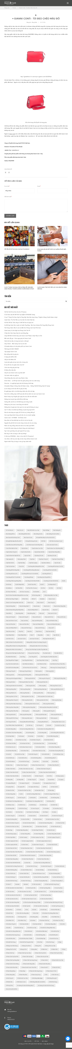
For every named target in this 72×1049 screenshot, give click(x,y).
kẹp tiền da (56, 635)
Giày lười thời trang (26, 627)
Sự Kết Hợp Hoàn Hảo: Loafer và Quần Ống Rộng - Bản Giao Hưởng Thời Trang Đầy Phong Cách (29, 325)
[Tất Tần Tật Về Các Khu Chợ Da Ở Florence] (19, 236)
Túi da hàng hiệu (42, 732)
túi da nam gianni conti (25, 747)
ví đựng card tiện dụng (11, 945)
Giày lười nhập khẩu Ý (11, 627)
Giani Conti (12, 134)
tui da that (35, 761)
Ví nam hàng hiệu (10, 974)
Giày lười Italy (24, 620)
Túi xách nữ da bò (59, 866)
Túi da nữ (8, 754)
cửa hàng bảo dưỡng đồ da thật (36, 566)
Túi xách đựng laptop (11, 833)
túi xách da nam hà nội (29, 823)
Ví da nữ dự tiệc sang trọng (13, 935)
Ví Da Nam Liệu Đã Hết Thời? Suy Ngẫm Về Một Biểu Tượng (19, 314)
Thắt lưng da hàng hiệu (59, 678)
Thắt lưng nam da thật (42, 700)
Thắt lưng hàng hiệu (25, 689)
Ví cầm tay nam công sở (56, 891)
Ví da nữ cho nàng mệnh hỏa (47, 927)
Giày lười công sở (23, 617)
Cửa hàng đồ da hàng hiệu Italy (31, 570)
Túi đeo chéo (9, 765)
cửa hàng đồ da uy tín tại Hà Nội (30, 573)
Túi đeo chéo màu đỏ (53, 765)
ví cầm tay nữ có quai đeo (41, 906)
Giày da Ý (55, 609)
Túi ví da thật (19, 812)
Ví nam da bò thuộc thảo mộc (29, 967)
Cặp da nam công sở (11, 552)
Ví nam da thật (56, 967)
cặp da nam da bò (25, 552)
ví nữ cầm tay (55, 974)
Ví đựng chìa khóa (26, 945)
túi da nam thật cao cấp (39, 750)
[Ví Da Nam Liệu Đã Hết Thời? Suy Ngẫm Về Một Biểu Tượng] (52, 236)
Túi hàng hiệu (20, 779)
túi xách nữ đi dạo (52, 869)
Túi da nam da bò (48, 739)
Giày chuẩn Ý (40, 602)
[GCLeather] (10, 3)
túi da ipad (21, 736)
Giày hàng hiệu (19, 613)
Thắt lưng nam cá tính (11, 696)
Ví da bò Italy (43, 909)
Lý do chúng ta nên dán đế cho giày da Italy (15, 388)
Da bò (63, 580)
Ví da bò (34, 909)
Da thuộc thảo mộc (11, 591)
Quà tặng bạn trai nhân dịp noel (49, 656)
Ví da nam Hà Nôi (24, 924)
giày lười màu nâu (24, 624)
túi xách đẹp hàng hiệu (22, 830)
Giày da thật (45, 609)
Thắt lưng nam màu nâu (12, 711)
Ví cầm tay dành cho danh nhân (14, 888)
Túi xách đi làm (51, 830)
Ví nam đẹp (22, 971)
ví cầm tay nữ (26, 906)
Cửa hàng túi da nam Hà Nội (32, 580)
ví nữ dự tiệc (9, 981)
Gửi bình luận (10, 215)
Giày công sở (51, 602)
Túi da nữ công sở (32, 754)
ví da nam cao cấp (58, 920)
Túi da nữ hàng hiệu (36, 757)
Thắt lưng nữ (36, 711)
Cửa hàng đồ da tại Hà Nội (49, 570)
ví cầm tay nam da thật (31, 895)
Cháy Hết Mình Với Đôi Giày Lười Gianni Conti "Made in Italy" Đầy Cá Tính (23, 335)
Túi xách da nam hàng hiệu (45, 823)
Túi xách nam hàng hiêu (45, 855)
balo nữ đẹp (46, 530)
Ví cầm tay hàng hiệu (45, 888)
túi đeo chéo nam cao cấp (26, 768)
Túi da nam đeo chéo (39, 743)
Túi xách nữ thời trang (11, 880)
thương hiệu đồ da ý (43, 721)
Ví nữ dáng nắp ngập (37, 978)
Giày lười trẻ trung (39, 627)
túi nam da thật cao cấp (24, 790)
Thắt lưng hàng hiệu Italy (40, 689)
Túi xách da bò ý (44, 815)
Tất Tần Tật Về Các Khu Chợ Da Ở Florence (16, 249)
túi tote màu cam (57, 808)
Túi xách (54, 812)
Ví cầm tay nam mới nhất (12, 906)
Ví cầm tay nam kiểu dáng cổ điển (31, 902)
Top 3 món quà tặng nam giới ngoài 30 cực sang (16, 431)
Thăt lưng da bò (50, 671)
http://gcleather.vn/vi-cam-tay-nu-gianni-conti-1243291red (36, 76)
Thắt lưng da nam (10, 682)
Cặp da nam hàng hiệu (54, 552)
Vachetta (17, 884)
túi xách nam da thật (11, 848)
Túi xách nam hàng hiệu (12, 859)
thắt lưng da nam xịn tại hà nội (14, 685)
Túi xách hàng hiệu (38, 833)
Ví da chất (35, 913)
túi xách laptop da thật (11, 841)
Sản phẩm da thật (41, 664)
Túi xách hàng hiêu (25, 833)
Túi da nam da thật (24, 743)
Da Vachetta (36, 591)
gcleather (42, 599)
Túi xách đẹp (9, 830)
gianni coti (30, 602)
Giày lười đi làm (61, 617)
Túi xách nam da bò (52, 844)
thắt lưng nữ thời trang (12, 718)
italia (48, 635)
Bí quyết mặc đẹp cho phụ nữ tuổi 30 (45, 537)
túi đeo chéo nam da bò (12, 772)
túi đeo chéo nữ (27, 776)
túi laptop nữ (21, 786)
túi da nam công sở (35, 739)
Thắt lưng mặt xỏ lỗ (11, 692)
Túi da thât (45, 761)
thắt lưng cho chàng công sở (57, 667)
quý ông (55, 660)
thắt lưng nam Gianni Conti (32, 703)
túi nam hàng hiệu (10, 794)
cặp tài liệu (57, 562)
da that (43, 588)
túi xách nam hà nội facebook (27, 855)
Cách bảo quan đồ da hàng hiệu (14, 544)
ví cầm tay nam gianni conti (29, 898)
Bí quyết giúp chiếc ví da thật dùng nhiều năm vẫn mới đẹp (19, 391)
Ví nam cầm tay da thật (56, 953)
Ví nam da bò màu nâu (11, 967)
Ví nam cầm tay (10, 953)
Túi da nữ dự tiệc (23, 757)
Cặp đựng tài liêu (39, 555)
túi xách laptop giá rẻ (27, 841)
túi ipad (42, 779)
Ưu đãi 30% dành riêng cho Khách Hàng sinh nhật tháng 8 (19, 428)
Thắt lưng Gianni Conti (55, 685)
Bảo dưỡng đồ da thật (24, 534)
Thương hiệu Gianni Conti (58, 721)
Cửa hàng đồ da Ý (46, 573)
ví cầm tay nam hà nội (46, 898)
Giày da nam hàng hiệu (59, 606)
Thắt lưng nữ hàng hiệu (25, 714)
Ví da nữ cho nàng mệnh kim (13, 931)
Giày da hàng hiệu (10, 606)
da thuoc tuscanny (24, 591)
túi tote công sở (35, 808)
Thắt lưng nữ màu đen (41, 714)
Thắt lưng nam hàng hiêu (12, 707)
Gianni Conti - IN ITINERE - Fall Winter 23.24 (15, 417)
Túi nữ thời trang (23, 808)
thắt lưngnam (54, 718)
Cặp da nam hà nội (39, 552)
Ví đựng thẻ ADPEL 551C (10, 357)
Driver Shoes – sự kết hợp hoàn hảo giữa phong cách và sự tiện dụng (22, 380)
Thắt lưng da (38, 671)
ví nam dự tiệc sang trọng (35, 971)
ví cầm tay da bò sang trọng (52, 884)
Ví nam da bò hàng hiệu (29, 963)
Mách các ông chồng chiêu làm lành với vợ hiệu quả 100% (19, 425)
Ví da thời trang (50, 942)
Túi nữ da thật (43, 797)
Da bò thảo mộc (32, 584)
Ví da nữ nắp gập (41, 938)
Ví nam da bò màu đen (44, 963)
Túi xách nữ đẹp (40, 869)
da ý (44, 591)
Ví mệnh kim (44, 949)
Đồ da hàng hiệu (36, 595)
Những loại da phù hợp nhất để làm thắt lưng (16, 399)
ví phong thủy (9, 985)
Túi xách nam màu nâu (43, 859)
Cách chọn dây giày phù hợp (11, 367)
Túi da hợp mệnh (10, 736)
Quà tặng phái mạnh (27, 660)
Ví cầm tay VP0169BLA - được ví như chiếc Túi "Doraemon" (19, 436)
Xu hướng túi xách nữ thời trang (46, 985)
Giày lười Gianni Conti (11, 620)
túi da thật (54, 761)
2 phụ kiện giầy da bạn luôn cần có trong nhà (16, 362)
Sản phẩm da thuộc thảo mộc (57, 664)
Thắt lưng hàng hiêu (11, 689)
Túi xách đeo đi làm (55, 826)
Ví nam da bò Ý (44, 967)
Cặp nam (32, 559)
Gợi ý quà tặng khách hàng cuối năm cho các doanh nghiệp (19, 415)
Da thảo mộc (19, 588)
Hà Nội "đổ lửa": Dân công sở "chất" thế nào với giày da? (18, 322)
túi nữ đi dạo (32, 804)
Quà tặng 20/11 (33, 656)
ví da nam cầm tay (44, 920)
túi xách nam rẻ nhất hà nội (13, 862)
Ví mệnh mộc (54, 949)
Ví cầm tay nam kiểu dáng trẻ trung (53, 902)
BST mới (43, 541)
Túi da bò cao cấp (59, 725)
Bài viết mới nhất (11, 307)
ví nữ (46, 974)
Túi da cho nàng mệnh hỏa (26, 729)
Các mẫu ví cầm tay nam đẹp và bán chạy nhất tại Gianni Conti (20, 439)
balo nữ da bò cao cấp (33, 530)
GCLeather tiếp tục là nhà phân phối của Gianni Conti (18, 346)
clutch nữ (21, 566)
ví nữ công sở (9, 978)
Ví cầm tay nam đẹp (46, 895)
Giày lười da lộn (36, 617)
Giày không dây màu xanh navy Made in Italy (16, 378)
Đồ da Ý (34, 599)
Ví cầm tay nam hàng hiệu (12, 902)
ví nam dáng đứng (10, 971)
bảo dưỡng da (56, 530)
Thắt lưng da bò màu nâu (41, 674)
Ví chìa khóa (9, 909)
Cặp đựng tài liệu (52, 555)
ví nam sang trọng (35, 974)
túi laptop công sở (24, 783)
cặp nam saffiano (45, 562)
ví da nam (32, 920)
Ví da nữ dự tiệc (55, 931)
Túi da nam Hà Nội (40, 747)
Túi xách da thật (60, 823)
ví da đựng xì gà (22, 916)
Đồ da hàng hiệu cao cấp (51, 595)
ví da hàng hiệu (34, 916)
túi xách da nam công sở (12, 823)
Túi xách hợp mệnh (10, 837)
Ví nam (63, 949)
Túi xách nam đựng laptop (53, 851)
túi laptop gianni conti (49, 783)
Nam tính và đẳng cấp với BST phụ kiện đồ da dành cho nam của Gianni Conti (24, 394)
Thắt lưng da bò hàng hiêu (24, 674)
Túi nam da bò (54, 786)
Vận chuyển (28, 1041)
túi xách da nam (38, 819)
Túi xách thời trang (25, 880)
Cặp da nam (24, 548)
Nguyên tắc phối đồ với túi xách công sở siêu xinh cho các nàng (20, 423)
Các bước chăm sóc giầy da (11, 375)
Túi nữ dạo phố (50, 801)
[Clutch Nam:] (52, 269)
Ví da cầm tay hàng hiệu (23, 913)
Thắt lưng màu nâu (38, 692)
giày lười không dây (37, 620)
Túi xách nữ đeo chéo (26, 869)
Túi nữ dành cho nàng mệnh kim (14, 801)
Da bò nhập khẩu (19, 584)
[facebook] (5, 172)
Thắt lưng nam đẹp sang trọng (13, 703)
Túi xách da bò (32, 815)
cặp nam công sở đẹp (57, 559)
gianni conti (52, 599)
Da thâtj (59, 588)
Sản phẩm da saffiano (28, 664)
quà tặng (22, 656)
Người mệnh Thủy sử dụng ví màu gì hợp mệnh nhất (17, 441)
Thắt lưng (43, 667)
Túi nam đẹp (51, 790)
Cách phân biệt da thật (11, 548)
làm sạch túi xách (34, 638)
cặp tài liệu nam (10, 566)
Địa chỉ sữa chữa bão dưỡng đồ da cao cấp (17, 595)
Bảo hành (45, 1041)
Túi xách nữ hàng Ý (10, 877)
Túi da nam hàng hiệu (54, 747)
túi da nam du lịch (10, 747)
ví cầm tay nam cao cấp (24, 891)
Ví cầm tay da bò (36, 884)
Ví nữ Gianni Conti (21, 981)
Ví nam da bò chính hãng (12, 963)
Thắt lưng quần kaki (41, 718)
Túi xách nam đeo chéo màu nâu (34, 851)
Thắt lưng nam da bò (27, 700)
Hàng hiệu (40, 635)
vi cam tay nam (58, 888)
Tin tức (14, 8)
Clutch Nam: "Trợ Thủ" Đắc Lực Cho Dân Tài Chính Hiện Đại (19, 320)
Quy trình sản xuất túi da (12, 664)
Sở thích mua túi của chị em (30, 667)
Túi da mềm (40, 736)
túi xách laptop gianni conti (44, 841)
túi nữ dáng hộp (55, 797)
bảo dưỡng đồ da (10, 534)
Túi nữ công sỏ (10, 797)
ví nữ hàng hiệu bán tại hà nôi (37, 981)
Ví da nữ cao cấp (31, 927)
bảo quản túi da (28, 537)
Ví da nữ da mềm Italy (41, 931)
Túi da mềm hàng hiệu (52, 736)
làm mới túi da (9, 638)
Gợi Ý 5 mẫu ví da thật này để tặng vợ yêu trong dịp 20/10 (19, 409)
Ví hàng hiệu (34, 949)
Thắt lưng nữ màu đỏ (56, 714)
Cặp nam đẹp (21, 562)
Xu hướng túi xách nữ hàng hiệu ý (25, 985)
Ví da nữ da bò (28, 931)
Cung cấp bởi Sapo (49, 1044)
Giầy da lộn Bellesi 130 (10, 359)
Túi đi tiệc (49, 776)
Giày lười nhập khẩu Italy (53, 624)
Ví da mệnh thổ (10, 920)
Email (39, 186)
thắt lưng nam (51, 692)
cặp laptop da (9, 559)
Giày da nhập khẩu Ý (33, 609)
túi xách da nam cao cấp (52, 819)
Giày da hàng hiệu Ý (24, 606)
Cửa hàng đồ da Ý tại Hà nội (13, 577)
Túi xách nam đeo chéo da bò (44, 848)
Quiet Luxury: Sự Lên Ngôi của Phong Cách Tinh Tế (17, 330)
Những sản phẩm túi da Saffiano (14, 649)
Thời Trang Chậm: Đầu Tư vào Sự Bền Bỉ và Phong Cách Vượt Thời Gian (22, 327)
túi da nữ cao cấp (19, 754)
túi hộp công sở (32, 779)
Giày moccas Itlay (10, 631)
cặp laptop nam (22, 559)
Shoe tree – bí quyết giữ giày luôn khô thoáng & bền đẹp (18, 383)
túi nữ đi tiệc (54, 804)
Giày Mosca (39, 631)
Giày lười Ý (51, 627)
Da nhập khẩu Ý (52, 584)
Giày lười (41, 613)
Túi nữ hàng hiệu (10, 808)
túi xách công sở (10, 815)
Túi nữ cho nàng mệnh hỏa (33, 794)
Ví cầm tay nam (10, 891)
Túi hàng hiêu (9, 779)
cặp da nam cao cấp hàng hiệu (55, 548)
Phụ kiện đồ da (58, 653)
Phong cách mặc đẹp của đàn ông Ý (15, 653)
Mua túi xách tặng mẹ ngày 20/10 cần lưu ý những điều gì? (19, 412)
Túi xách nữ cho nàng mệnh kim (42, 862)
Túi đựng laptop (60, 776)
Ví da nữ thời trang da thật (26, 942)
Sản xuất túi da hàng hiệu (12, 667)
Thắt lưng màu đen (24, 692)
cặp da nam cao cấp (37, 548)
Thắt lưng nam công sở (12, 700)
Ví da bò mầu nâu (55, 909)
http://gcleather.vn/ (30, 136)
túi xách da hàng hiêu (11, 819)
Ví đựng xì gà (23, 949)
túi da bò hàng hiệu (11, 729)
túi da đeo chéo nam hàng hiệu (14, 732)
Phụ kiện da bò (46, 653)
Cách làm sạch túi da (52, 544)
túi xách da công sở (57, 815)
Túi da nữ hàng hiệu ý (50, 757)
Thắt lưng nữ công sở (49, 711)
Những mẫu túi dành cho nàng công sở (36, 642)
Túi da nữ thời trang (24, 761)
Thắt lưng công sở (10, 671)
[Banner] (36, 483)
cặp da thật (27, 555)
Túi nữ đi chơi (21, 804)
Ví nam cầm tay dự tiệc (42, 956)
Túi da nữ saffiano (10, 761)
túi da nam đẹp (52, 743)
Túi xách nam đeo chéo (26, 848)
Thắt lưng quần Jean (27, 718)
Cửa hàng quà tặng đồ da (43, 577)
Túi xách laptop (23, 837)
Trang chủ (6, 8)
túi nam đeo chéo (39, 790)
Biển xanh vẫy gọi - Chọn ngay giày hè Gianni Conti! (17, 338)
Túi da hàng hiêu (30, 732)
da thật (51, 588)
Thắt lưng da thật (30, 685)
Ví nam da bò (44, 960)
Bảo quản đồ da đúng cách (13, 537)
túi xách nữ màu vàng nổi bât (41, 877)
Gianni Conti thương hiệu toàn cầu (14, 602)
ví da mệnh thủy (22, 920)
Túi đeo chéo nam (10, 768)
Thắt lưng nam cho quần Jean (45, 696)
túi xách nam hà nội (11, 855)
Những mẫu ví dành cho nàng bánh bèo (16, 645)
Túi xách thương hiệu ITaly (41, 880)
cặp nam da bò (10, 562)
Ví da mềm (44, 916)
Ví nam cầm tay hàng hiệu (12, 960)
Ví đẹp (59, 942)
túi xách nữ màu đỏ (24, 877)
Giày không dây (31, 613)
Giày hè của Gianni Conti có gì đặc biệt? (14, 372)
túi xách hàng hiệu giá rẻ (54, 833)
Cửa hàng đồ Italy (28, 577)
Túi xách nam (24, 844)
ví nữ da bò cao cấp (22, 978)
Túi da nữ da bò (45, 754)
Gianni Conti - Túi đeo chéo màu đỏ (37, 18)
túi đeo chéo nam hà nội (12, 776)
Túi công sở (39, 725)
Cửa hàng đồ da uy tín (11, 573)
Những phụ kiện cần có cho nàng (38, 645)
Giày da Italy (37, 606)
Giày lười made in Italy (51, 620)
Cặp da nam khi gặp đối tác (13, 555)
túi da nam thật (24, 750)
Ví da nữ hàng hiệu (40, 935)
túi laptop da (36, 783)
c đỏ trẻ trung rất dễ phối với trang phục (37, 122)
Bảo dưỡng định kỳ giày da (11, 354)
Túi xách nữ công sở (46, 866)
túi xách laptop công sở (54, 837)
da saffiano (9, 588)
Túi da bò (49, 725)
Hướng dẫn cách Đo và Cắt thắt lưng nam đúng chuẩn (18, 402)
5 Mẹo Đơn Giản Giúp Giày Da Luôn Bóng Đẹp (16, 333)
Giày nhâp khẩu (10, 635)
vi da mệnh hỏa (55, 916)
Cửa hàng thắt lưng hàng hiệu (13, 580)
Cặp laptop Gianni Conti (10, 351)
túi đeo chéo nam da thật (28, 772)
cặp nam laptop (33, 562)
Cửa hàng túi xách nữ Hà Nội (51, 580)
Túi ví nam (45, 812)
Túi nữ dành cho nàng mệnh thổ (34, 801)
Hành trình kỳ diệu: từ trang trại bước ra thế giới (16, 341)
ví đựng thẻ (38, 945)
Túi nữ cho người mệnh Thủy (51, 794)
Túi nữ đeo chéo (10, 804)
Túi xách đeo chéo (27, 826)
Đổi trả (37, 1041)
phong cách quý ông (33, 653)
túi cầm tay (29, 725)
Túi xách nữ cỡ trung (32, 866)
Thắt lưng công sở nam (25, 671)
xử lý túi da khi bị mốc (11, 989)
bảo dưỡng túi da (38, 534)
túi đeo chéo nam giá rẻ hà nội (47, 772)
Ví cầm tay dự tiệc (31, 888)
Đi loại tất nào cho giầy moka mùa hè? (14, 364)
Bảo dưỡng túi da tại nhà (53, 534)
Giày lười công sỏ (10, 617)
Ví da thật (39, 942)
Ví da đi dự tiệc (10, 916)
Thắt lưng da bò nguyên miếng (13, 678)
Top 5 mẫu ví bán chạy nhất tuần (14, 725)
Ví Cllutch (19, 909)
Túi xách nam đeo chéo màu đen (14, 851)
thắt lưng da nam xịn (42, 682)
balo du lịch (20, 530)
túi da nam (9, 739)
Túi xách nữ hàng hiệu (54, 873)
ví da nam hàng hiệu (50, 924)
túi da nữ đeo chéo (58, 754)
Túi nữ (20, 794)
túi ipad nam (51, 779)
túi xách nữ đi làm (10, 873)
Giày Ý (31, 635)
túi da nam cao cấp (21, 739)
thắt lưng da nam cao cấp (26, 682)
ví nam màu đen (23, 974)
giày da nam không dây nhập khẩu (15, 609)
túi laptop (60, 779)
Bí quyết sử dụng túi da (31, 541)
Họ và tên (7, 186)
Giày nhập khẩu (22, 635)
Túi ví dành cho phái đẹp (33, 812)
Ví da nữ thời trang (10, 942)
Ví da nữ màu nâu (10, 938)
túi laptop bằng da (10, 783)
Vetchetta (26, 884)
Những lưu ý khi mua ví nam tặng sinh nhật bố (16, 404)
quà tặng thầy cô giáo (42, 660)
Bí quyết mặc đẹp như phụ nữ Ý (13, 541)
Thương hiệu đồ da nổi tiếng (27, 721)
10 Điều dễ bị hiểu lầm (10, 370)
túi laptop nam (10, 786)
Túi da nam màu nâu (11, 750)
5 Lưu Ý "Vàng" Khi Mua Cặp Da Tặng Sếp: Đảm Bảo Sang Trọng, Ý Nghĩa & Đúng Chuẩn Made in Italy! (30, 317)
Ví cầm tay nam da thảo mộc (13, 895)
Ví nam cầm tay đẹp (27, 956)
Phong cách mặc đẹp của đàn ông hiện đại (36, 649)
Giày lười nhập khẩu (38, 624)
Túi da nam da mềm (11, 743)
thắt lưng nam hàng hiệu (29, 707)
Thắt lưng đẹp (42, 685)
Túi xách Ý (8, 884)
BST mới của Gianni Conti (56, 541)
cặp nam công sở (43, 559)
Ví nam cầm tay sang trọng (30, 960)
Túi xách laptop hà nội (11, 844)
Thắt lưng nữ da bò (11, 714)
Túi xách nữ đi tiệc (24, 873)
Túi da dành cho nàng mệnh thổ (45, 729)
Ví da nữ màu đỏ (53, 935)
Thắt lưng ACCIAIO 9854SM (11, 349)
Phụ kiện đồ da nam (11, 656)
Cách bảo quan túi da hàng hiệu (34, 544)
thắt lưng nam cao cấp (27, 696)
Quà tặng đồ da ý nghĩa (12, 660)
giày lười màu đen (10, 624)
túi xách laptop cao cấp (37, 837)
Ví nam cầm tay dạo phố (12, 956)
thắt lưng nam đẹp (56, 700)
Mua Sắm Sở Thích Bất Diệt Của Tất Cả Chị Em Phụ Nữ (18, 420)
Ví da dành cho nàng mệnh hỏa (50, 913)
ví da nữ (8, 927)
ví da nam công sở (11, 924)
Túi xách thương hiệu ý (57, 880)
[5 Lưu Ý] (19, 269)
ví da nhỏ (62, 924)
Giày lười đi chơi (49, 617)
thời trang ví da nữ (10, 721)
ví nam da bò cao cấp (57, 960)
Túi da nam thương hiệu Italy (56, 750)
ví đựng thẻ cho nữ (11, 949)
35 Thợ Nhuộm (9, 530)
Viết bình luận (8, 196)
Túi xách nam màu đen (27, 859)
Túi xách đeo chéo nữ (41, 826)
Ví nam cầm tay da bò (40, 953)
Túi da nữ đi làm (10, 757)
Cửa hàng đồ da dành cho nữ (55, 566)
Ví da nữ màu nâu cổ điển (25, 938)
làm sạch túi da (22, 638)
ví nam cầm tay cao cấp (24, 953)
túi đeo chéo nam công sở (43, 768)
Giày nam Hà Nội (50, 631)
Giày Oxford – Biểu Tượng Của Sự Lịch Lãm (15, 343)
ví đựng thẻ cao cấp (50, 945)
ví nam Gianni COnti (51, 971)
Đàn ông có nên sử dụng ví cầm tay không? (15, 433)
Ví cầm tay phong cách (57, 906)
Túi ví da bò (9, 812)
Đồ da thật (25, 599)
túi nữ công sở (21, 797)
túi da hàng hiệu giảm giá (57, 732)
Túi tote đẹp (46, 808)
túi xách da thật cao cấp (12, 826)
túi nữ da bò (33, 797)
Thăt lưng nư (25, 711)
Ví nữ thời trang (53, 981)
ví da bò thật (9, 913)
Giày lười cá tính (52, 613)
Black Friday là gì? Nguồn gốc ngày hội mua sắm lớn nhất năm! (20, 396)
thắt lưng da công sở (44, 678)
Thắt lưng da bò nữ (30, 678)
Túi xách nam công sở (37, 844)
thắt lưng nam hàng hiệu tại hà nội (48, 707)
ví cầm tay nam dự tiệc (12, 898)
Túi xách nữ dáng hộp (11, 869)
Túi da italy (30, 736)
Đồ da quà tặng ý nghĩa (12, 599)
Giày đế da (8, 613)
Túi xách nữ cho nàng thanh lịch (14, 866)
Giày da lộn (47, 606)
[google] (9, 172)
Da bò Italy (8, 584)
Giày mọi (29, 631)
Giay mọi (21, 631)
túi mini (44, 786)
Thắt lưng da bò (10, 674)
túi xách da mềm (25, 819)
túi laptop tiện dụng (33, 786)
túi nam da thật (10, 790)
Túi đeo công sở (39, 776)
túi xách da (21, 815)
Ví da (26, 909)
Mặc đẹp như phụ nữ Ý (48, 638)
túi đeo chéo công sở (22, 765)
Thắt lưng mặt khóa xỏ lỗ (57, 689)
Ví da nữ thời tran (54, 938)
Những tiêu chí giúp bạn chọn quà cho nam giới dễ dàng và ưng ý (21, 407)
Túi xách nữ (27, 862)
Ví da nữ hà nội (28, 935)
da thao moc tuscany (32, 588)
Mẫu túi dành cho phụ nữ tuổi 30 (14, 642)
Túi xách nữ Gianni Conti (39, 873)
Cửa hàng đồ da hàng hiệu (12, 570)
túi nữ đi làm (43, 804)
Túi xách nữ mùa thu (58, 877)
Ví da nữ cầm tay (19, 927)
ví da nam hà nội (37, 924)
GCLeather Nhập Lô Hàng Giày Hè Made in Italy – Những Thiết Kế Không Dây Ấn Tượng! (27, 386)
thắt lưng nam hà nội (48, 703)
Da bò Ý (42, 584)
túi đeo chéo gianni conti (38, 765)
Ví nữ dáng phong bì (51, 978)
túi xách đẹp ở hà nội (37, 830)
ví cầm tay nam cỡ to (40, 891)
